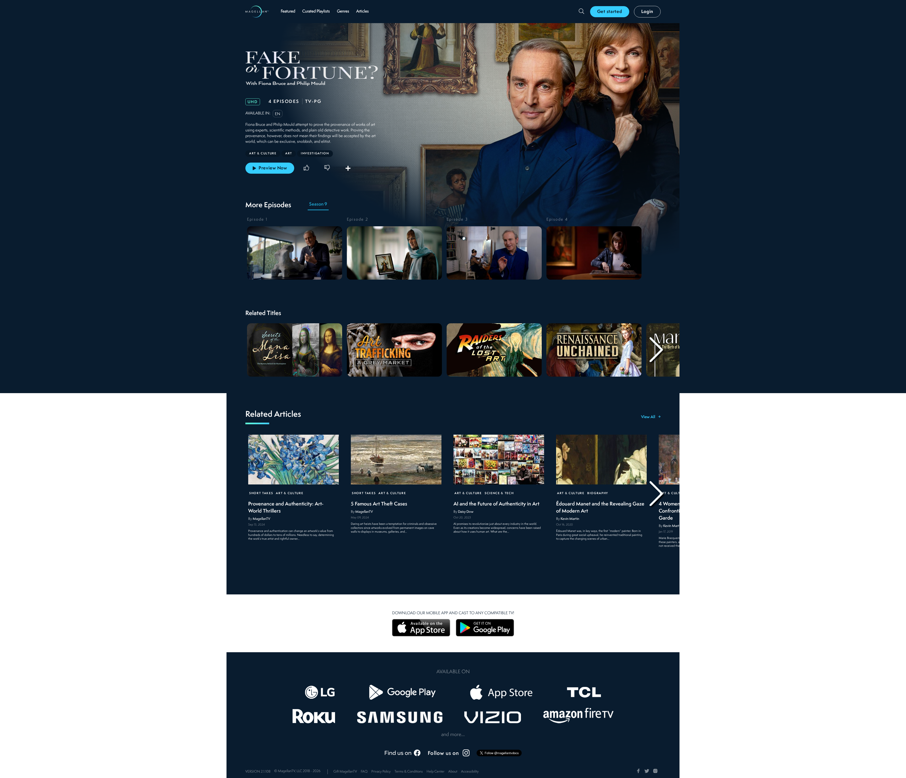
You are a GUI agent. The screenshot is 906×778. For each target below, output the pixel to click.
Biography (597, 493)
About (452, 772)
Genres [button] (343, 11)
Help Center (436, 772)
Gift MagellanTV (345, 772)
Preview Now (273, 168)
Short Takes (261, 493)
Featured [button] (288, 11)
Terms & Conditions (408, 772)
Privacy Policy (381, 772)
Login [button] (647, 11)
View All (648, 417)
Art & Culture (289, 493)
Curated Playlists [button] (316, 11)
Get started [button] (609, 11)
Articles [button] (362, 11)
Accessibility (470, 772)
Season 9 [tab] (318, 204)
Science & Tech (499, 493)
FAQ (364, 772)
